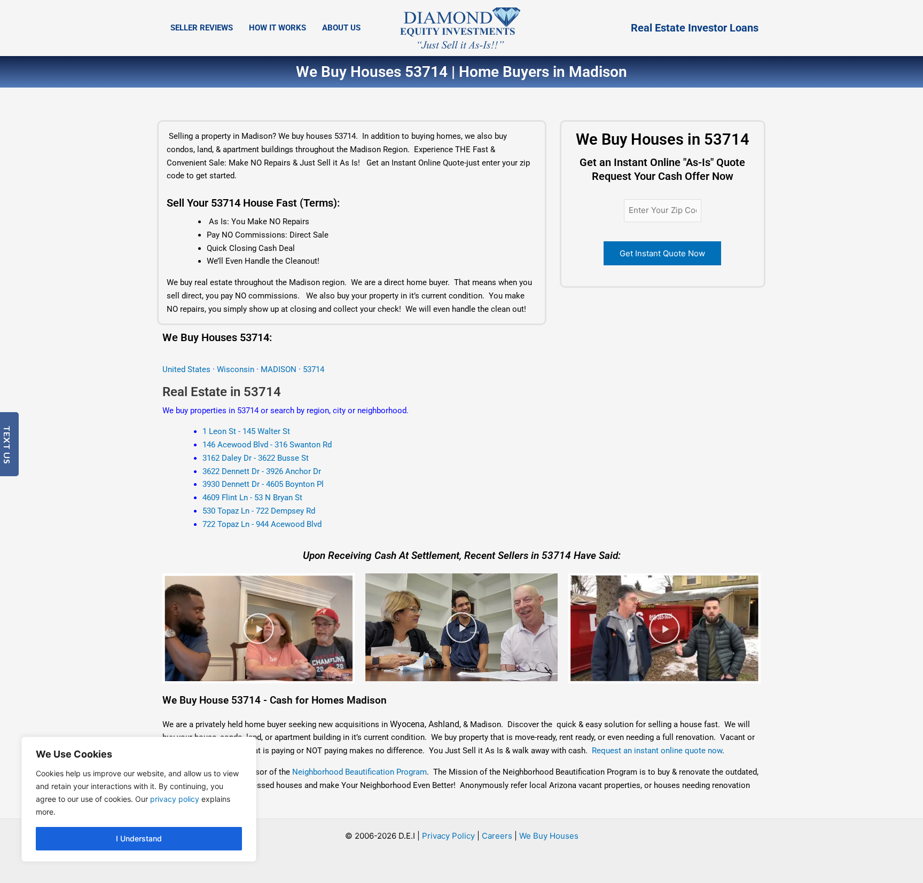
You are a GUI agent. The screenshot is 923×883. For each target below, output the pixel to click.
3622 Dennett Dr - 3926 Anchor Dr (261, 471)
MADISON (280, 369)
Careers (497, 836)
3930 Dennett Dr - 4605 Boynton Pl (263, 484)
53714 (313, 369)
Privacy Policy (448, 836)
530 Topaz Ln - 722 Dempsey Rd (258, 511)
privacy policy (174, 798)
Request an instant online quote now (657, 750)
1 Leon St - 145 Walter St (246, 431)
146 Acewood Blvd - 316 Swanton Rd (267, 445)
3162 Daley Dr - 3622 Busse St (255, 458)
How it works (277, 28)
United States (187, 369)
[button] (259, 628)
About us (341, 28)
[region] (138, 799)
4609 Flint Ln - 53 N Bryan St (252, 497)
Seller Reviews (201, 28)
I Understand (139, 838)
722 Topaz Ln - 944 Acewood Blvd (262, 524)
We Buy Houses (548, 836)
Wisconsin (235, 369)
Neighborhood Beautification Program (359, 772)
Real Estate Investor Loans (694, 27)
